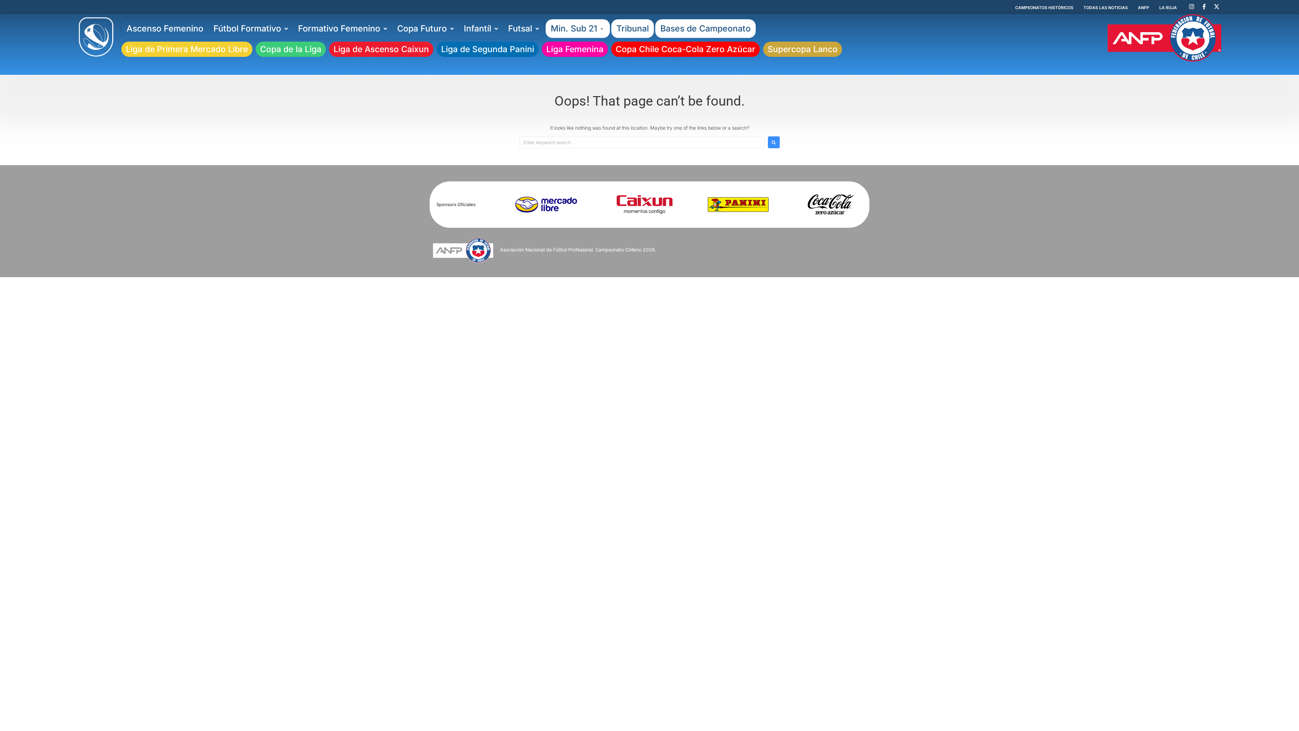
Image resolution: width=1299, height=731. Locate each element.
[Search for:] (642, 142)
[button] (578, 28)
